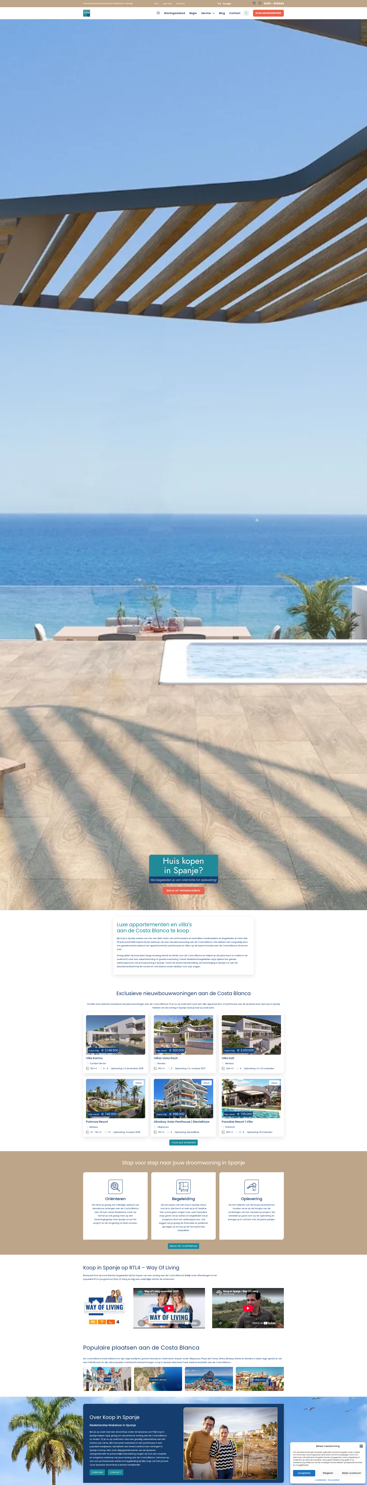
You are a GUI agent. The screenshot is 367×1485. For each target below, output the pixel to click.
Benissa (230, 1358)
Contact (234, 13)
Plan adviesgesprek (268, 13)
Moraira (249, 1358)
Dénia (238, 1358)
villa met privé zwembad (122, 1442)
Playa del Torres (209, 1358)
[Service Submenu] (213, 13)
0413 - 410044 (274, 3)
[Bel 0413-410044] (260, 3)
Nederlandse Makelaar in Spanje (113, 1425)
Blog (222, 13)
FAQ (156, 3)
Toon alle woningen (183, 1142)
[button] (361, 1446)
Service (206, 13)
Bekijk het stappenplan (183, 1246)
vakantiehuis (149, 1439)
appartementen (158, 945)
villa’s (188, 945)
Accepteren (304, 1473)
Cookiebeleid (320, 1480)
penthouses (174, 945)
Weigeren (328, 1473)
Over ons (97, 1472)
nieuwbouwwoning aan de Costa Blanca (191, 941)
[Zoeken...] (246, 13)
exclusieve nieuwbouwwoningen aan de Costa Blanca (139, 1003)
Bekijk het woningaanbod (183, 890)
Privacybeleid (333, 1480)
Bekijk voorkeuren (351, 1473)
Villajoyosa (194, 1358)
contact (180, 3)
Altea (222, 1358)
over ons (167, 3)
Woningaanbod (174, 13)
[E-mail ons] (254, 3)
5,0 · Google (218, 3)
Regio (193, 13)
